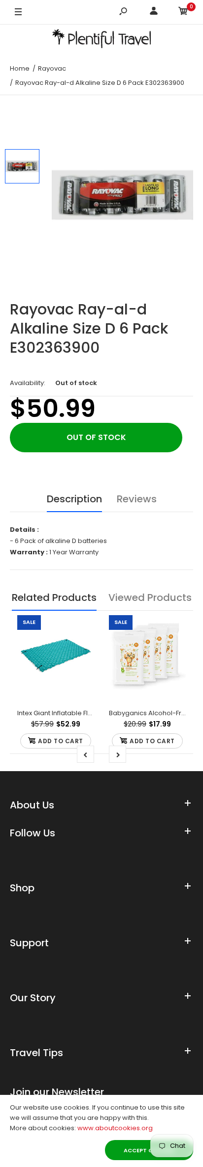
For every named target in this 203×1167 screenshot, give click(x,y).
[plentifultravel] (101, 40)
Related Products (54, 597)
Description (74, 499)
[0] (183, 12)
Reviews (137, 499)
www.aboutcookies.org (115, 1128)
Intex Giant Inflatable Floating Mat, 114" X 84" (85, 713)
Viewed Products (150, 597)
